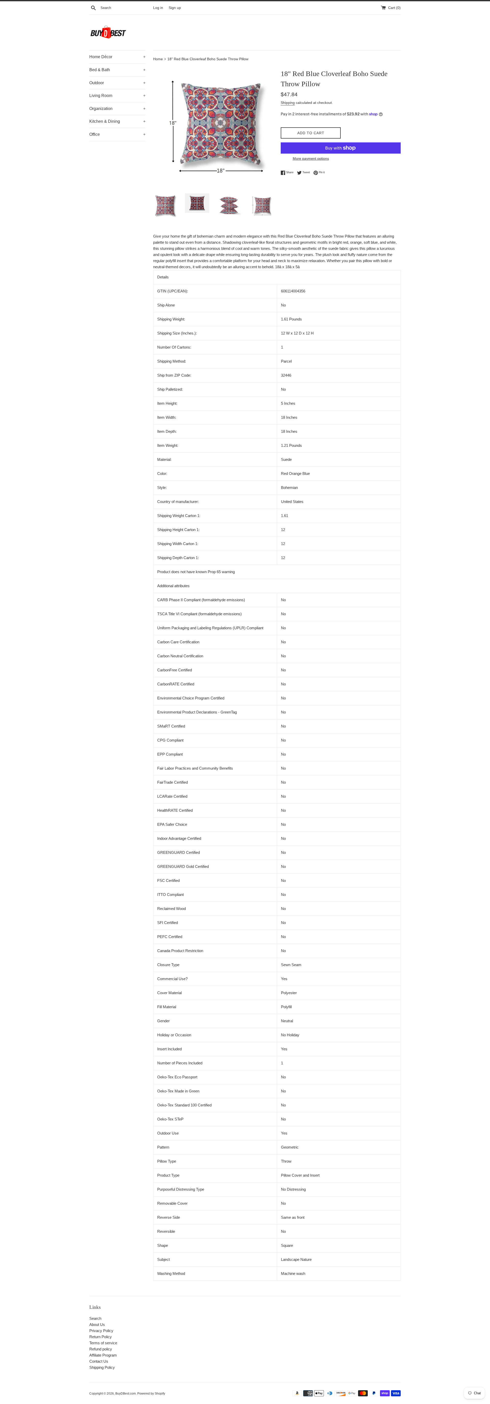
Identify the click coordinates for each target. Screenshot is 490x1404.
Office (117, 134)
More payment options (311, 158)
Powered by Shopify (151, 1393)
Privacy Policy (101, 1330)
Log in (158, 8)
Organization (117, 108)
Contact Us (98, 1361)
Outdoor (117, 83)
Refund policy (100, 1349)
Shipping (288, 103)
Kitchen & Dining (117, 121)
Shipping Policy (102, 1367)
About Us (97, 1324)
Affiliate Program (103, 1355)
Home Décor (117, 57)
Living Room (117, 95)
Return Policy (100, 1337)
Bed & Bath (117, 70)
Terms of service (103, 1343)
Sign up (175, 8)
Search (95, 1318)
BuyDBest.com (125, 1393)
